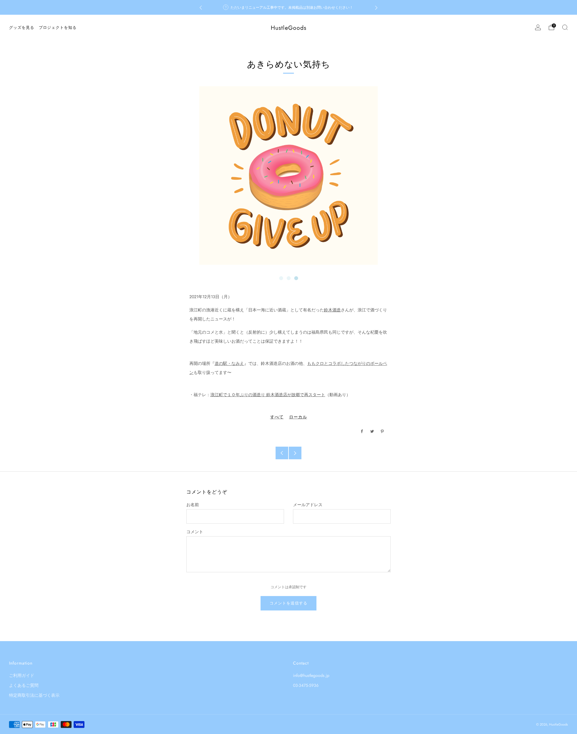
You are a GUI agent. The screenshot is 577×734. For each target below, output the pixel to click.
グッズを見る (21, 27)
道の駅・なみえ (229, 363)
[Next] (376, 7)
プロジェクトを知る (58, 27)
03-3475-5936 (306, 685)
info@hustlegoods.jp (311, 675)
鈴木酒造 (332, 310)
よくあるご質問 (23, 685)
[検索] (565, 27)
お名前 (192, 505)
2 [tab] (289, 278)
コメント (194, 532)
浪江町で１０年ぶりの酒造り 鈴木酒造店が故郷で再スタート (267, 395)
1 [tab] (281, 278)
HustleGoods (289, 28)
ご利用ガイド (21, 675)
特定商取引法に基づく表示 (34, 695)
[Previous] (201, 7)
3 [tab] (296, 278)
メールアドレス (307, 505)
